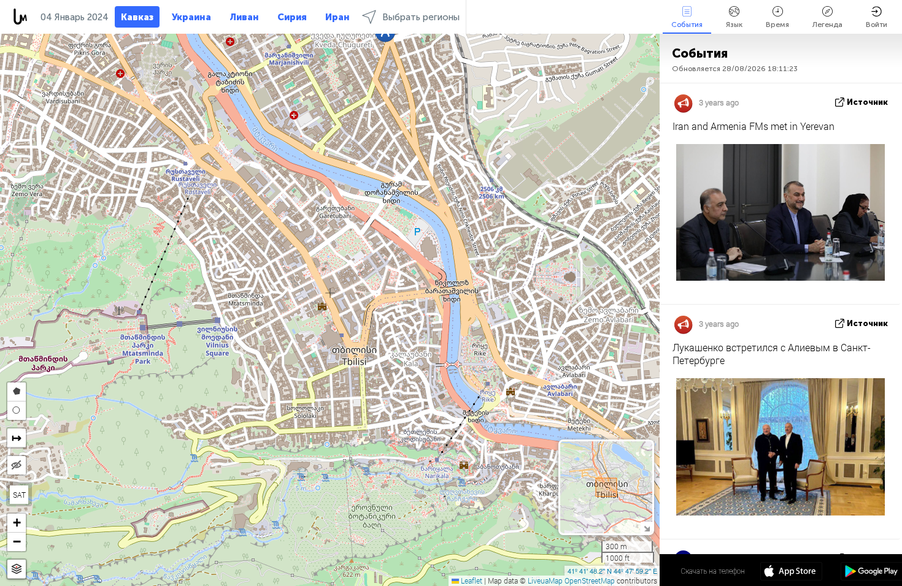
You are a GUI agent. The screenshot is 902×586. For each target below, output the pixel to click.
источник (867, 102)
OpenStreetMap (590, 580)
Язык (734, 24)
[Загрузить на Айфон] (791, 572)
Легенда (827, 24)
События (687, 24)
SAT (19, 495)
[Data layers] (16, 569)
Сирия (292, 17)
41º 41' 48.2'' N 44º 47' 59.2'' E (612, 571)
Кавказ (137, 17)
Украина (191, 17)
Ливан (244, 17)
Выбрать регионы (421, 17)
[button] (16, 523)
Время (777, 24)
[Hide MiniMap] (646, 527)
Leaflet (470, 580)
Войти (876, 24)
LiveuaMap (545, 580)
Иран (337, 17)
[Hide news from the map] (16, 465)
